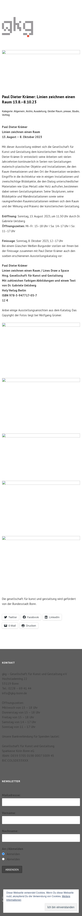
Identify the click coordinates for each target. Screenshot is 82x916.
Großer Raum (55, 111)
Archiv (29, 111)
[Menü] (7, 5)
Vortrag (6, 114)
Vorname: (9, 813)
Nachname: (10, 831)
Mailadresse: (11, 795)
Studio (75, 111)
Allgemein (19, 111)
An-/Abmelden (12, 849)
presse (67, 111)
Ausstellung (40, 111)
